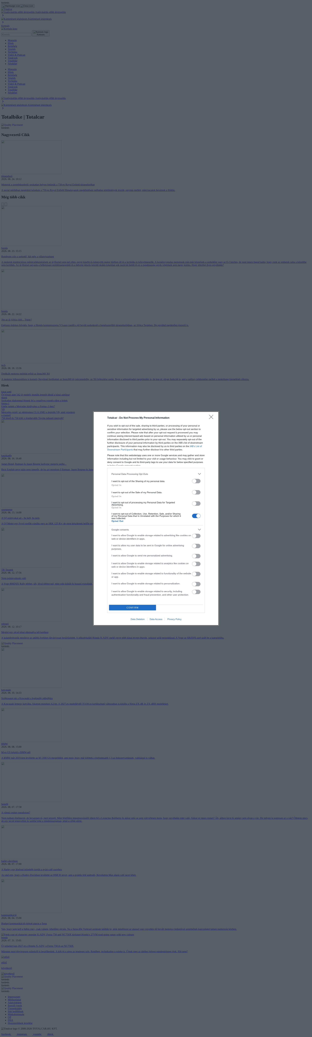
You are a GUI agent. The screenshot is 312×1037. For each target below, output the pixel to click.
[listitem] (156, 474)
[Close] (212, 418)
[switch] (196, 481)
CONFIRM (133, 607)
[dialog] (156, 518)
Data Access (156, 619)
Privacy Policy (174, 619)
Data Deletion (138, 619)
